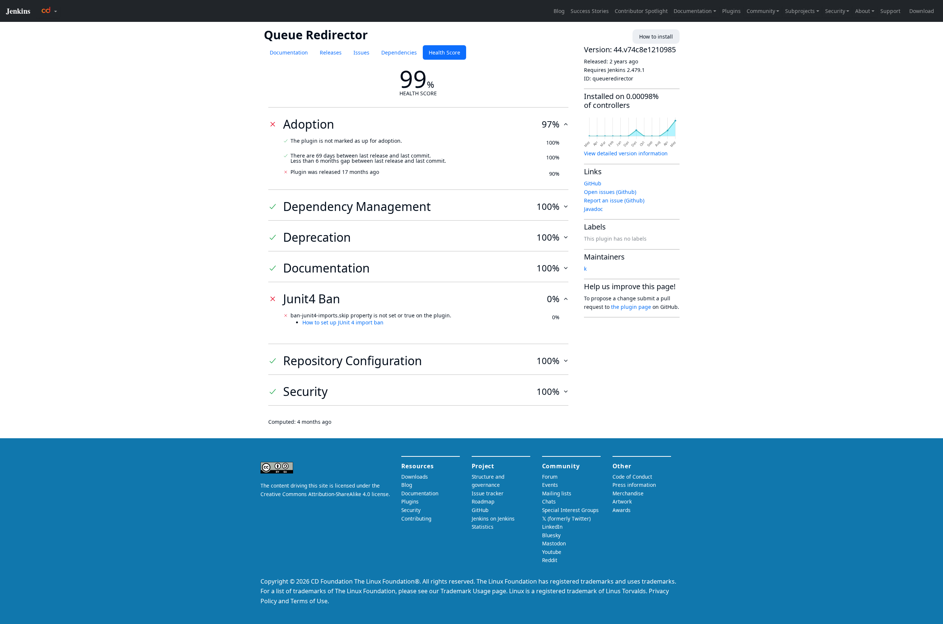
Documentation (289, 52)
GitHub (592, 183)
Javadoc (593, 208)
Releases (331, 52)
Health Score (444, 52)
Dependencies (399, 52)
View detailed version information (626, 153)
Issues (361, 52)
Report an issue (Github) (614, 200)
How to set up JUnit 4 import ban (342, 322)
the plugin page (631, 306)
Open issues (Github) (610, 191)
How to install (656, 36)
